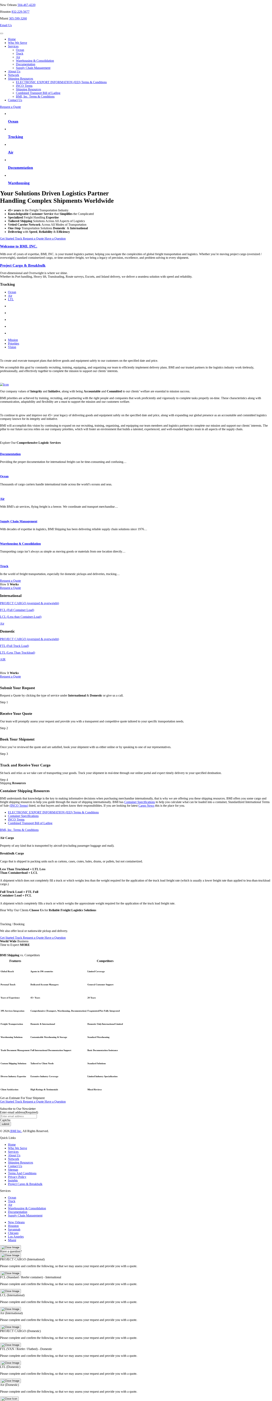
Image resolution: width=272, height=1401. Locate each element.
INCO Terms (24, 85)
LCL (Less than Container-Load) (20, 616)
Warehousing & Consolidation (35, 60)
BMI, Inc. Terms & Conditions (35, 96)
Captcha (5, 1120)
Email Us (6, 25)
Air (18, 57)
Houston (13, 1226)
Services (13, 46)
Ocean (20, 50)
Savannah (14, 1229)
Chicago (13, 1233)
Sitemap (13, 1169)
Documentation (25, 64)
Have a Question (55, 238)
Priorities (13, 343)
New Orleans (16, 1222)
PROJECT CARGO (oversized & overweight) (29, 603)
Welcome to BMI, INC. (18, 246)
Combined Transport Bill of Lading (38, 93)
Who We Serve (17, 42)
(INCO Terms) (19, 805)
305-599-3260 (18, 18)
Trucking (15, 137)
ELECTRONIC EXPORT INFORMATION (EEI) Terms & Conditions (61, 82)
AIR (3, 659)
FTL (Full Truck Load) (14, 646)
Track (19, 238)
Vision (12, 347)
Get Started (7, 238)
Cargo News (146, 805)
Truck (19, 53)
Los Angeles (16, 1236)
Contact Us (15, 100)
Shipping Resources (20, 78)
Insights (13, 1180)
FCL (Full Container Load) (17, 610)
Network (13, 75)
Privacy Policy (17, 1177)
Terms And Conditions (22, 1173)
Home (12, 39)
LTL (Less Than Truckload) (17, 652)
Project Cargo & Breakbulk (23, 265)
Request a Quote (10, 107)
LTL (11, 299)
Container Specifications (139, 802)
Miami (12, 1240)
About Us (14, 71)
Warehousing (19, 183)
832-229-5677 (20, 11)
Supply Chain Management (33, 68)
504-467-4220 (26, 5)
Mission (13, 340)
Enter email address (19, 1112)
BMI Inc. (16, 1131)
